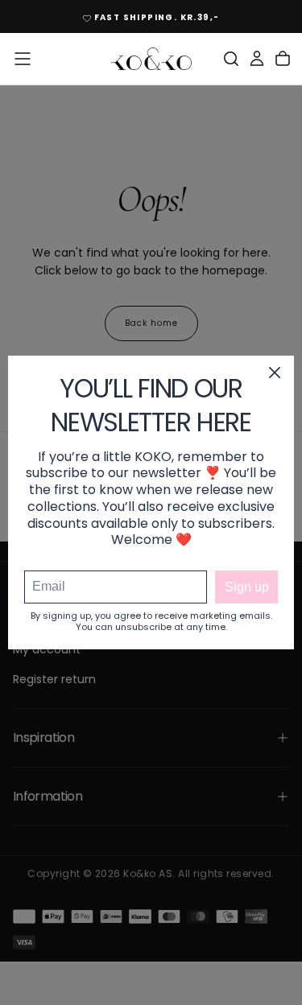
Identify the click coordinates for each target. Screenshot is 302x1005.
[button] (22, 58)
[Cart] (282, 59)
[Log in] (257, 59)
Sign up (247, 587)
